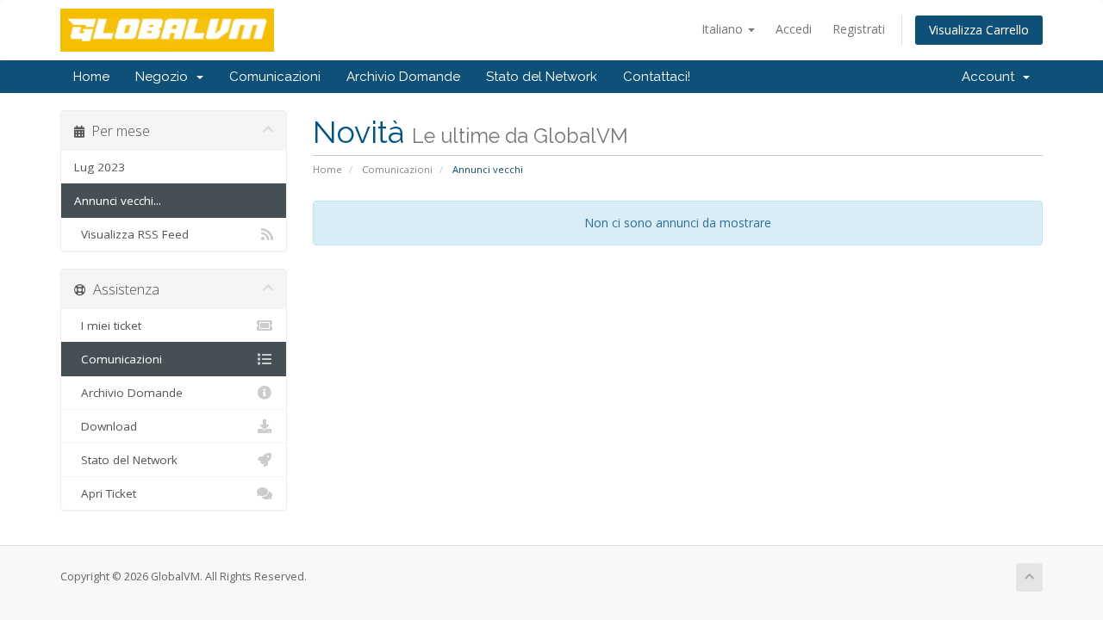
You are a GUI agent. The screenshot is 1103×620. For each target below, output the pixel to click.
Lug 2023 (99, 167)
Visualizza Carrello (979, 30)
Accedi (794, 29)
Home (91, 76)
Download (105, 426)
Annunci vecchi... (117, 200)
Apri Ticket (105, 493)
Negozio (165, 76)
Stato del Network (541, 76)
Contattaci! (656, 76)
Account (991, 76)
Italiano (723, 29)
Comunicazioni (275, 76)
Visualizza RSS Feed (131, 234)
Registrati (858, 29)
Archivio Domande (403, 76)
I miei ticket (107, 325)
